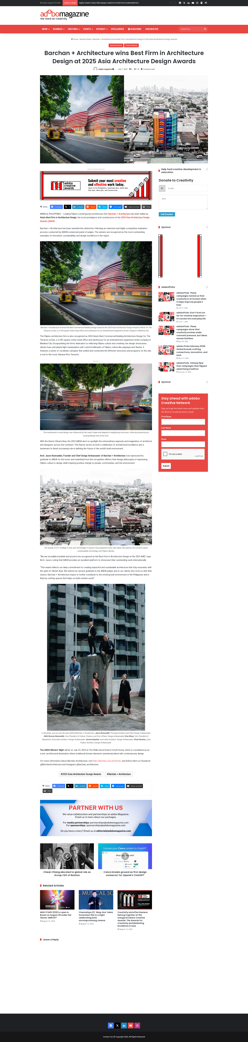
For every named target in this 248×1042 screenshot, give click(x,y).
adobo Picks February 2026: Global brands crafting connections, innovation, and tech (191, 351)
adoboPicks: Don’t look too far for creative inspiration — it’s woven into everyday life (191, 315)
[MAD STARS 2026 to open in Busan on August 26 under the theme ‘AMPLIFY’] (57, 899)
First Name (167, 416)
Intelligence (117, 29)
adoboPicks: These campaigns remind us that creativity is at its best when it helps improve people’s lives (191, 298)
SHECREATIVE (151, 29)
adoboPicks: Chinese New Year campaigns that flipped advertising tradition (191, 366)
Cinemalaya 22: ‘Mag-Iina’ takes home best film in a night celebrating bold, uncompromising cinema (96, 916)
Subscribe (135, 29)
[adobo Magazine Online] (65, 14)
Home (75, 39)
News (45, 29)
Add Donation (167, 214)
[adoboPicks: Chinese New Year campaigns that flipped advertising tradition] (166, 367)
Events (87, 29)
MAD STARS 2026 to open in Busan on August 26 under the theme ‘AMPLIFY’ (55, 915)
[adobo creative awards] (96, 185)
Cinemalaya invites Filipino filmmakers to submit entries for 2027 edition (108, 3)
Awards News (85, 39)
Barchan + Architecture (119, 214)
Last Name (166, 427)
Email (164, 439)
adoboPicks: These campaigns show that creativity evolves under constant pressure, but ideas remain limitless (191, 332)
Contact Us (107, 1037)
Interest (101, 29)
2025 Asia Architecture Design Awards (81, 774)
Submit (166, 466)
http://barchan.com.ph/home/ (107, 761)
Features (73, 29)
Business (57, 29)
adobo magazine (105, 69)
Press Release (131, 45)
